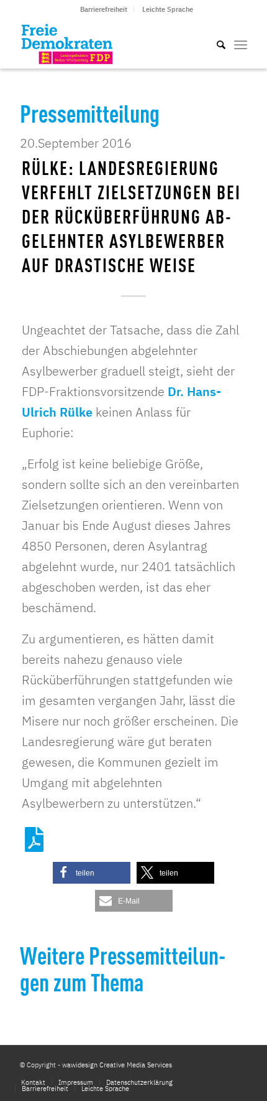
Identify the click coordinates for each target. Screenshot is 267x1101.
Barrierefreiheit (103, 9)
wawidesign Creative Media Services (117, 1065)
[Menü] (240, 44)
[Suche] (214, 44)
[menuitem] (104, 9)
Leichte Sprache (167, 9)
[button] (91, 873)
